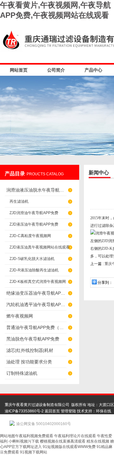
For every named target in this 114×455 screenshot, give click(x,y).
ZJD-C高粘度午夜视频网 (30, 236)
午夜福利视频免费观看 (34, 436)
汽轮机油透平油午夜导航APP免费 (36, 304)
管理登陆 (68, 411)
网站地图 (7, 436)
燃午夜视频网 (19, 315)
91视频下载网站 (33, 452)
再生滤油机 (19, 201)
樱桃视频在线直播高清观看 (63, 441)
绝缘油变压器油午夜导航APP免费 (36, 293)
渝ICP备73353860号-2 (24, 411)
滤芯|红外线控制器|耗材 (29, 350)
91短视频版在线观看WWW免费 (69, 446)
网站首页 (19, 70)
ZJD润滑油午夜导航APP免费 (34, 213)
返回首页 (52, 411)
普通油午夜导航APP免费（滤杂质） (36, 327)
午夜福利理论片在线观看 (75, 436)
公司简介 (56, 70)
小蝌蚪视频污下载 (24, 441)
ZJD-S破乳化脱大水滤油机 (32, 258)
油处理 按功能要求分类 (29, 361)
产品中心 (93, 70)
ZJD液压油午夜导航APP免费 (34, 224)
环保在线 (103, 411)
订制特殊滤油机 (21, 373)
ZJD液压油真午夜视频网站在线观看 (40, 247)
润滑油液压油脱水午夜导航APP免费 (36, 189)
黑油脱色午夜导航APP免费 (32, 338)
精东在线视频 (97, 441)
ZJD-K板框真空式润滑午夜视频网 (38, 281)
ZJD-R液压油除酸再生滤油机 (34, 270)
